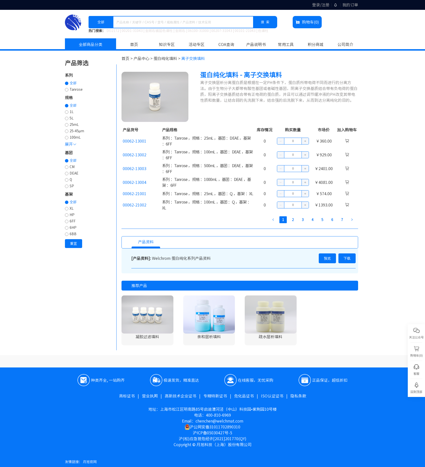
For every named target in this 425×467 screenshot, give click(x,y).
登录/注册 (320, 5)
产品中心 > (143, 58)
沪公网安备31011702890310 (215, 427)
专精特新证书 (218, 396)
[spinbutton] (293, 141)
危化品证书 (247, 396)
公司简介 (345, 44)
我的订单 (350, 5)
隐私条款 (298, 396)
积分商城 (315, 44)
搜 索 (265, 22)
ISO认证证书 (275, 396)
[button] (280, 141)
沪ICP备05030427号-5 (212, 433)
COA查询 (226, 44)
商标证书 (130, 396)
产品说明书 (256, 44)
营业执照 (153, 396)
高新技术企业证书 (184, 396)
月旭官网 (90, 462)
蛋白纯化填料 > (167, 58)
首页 (134, 44)
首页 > (127, 58)
